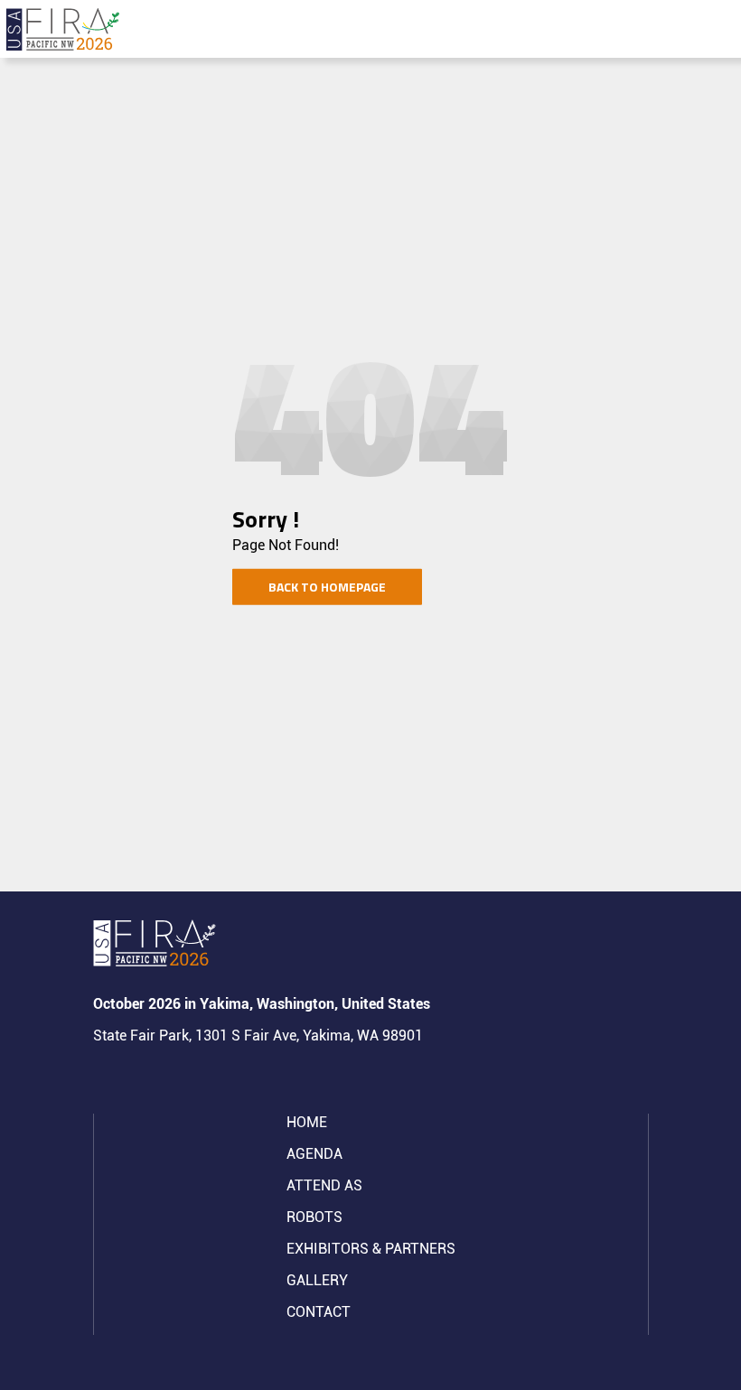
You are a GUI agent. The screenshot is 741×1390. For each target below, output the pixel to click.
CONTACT (318, 1311)
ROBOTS (314, 1217)
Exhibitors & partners (370, 1248)
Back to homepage (327, 586)
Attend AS (324, 1185)
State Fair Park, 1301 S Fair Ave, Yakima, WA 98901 (258, 1035)
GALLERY (317, 1280)
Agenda (314, 1153)
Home (306, 1122)
